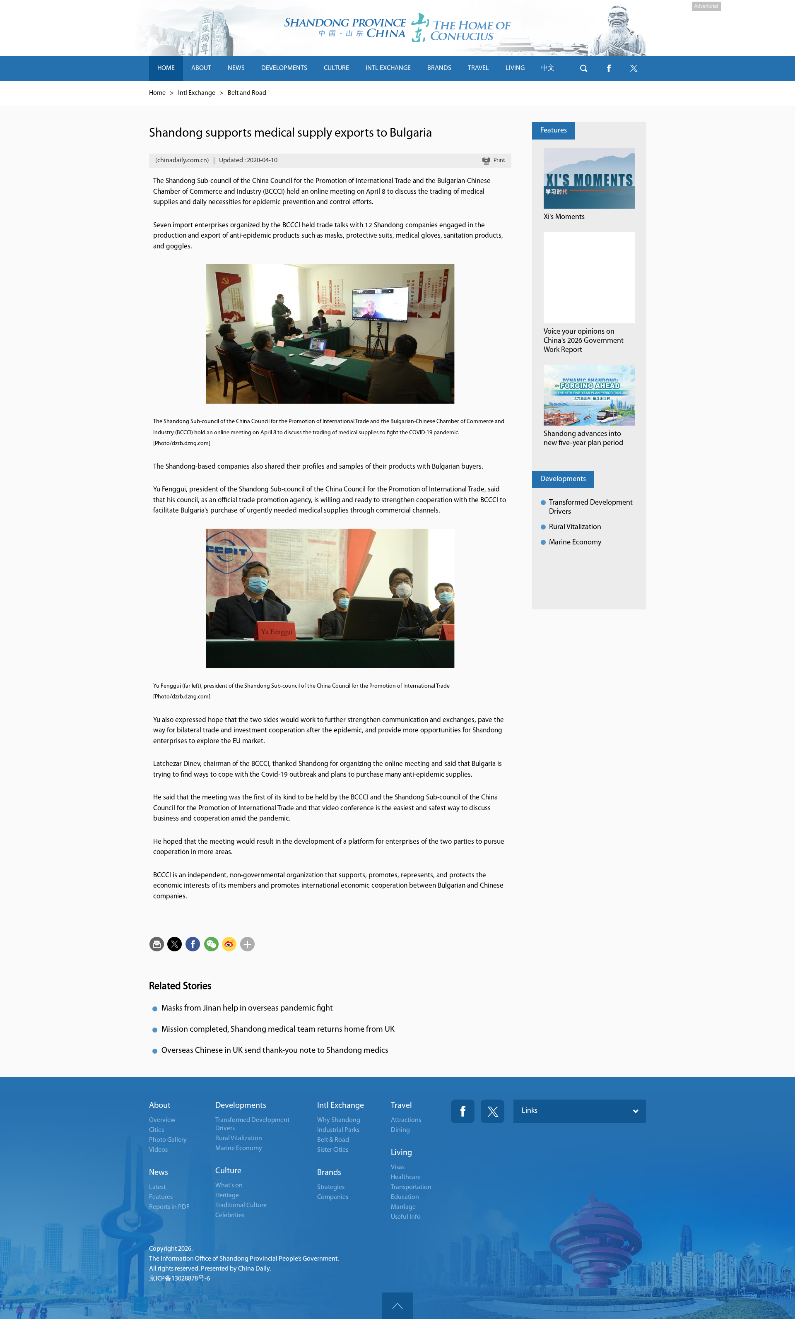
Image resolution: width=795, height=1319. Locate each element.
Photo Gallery (168, 1140)
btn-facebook (608, 68)
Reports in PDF (169, 1207)
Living (401, 1153)
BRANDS (439, 68)
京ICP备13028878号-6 (179, 1279)
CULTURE (336, 68)
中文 (547, 68)
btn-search (583, 68)
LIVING (515, 68)
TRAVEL (478, 68)
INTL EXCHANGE (388, 68)
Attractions (406, 1120)
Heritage (227, 1195)
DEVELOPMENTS (284, 68)
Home (157, 93)
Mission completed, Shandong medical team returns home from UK (278, 1029)
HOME (166, 68)
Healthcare (406, 1177)
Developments (563, 479)
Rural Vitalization (575, 527)
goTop (397, 1306)
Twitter (492, 1111)
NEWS (236, 68)
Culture (228, 1171)
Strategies (330, 1187)
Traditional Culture (241, 1205)
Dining (400, 1130)
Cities (156, 1130)
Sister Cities (332, 1150)
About (160, 1106)
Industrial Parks (338, 1130)
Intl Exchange (196, 93)
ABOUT (201, 68)
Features (553, 131)
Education (405, 1197)
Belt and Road (247, 93)
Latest (157, 1187)
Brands (329, 1173)
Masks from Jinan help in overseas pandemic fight (247, 1008)
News (158, 1173)
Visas (398, 1167)
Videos (158, 1150)
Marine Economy (575, 542)
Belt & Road (333, 1140)
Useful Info (406, 1217)
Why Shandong (338, 1120)
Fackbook (463, 1111)
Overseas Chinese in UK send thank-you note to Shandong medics (274, 1051)
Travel (401, 1106)
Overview (162, 1120)
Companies (332, 1197)
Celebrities (229, 1215)
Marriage (403, 1207)
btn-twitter (633, 68)
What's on (229, 1185)
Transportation (411, 1187)
